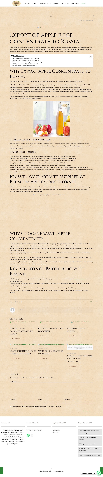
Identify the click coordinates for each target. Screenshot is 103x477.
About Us (55, 432)
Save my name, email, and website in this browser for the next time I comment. (36, 406)
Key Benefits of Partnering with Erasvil (25, 65)
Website (67, 399)
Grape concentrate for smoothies (89, 455)
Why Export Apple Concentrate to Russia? (26, 60)
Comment (13, 381)
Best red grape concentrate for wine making (21, 331)
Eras (21, 310)
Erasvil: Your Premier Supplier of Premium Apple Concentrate (32, 62)
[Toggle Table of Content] (90, 56)
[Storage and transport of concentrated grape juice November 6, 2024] (1, 470)
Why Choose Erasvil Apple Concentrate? (26, 64)
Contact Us (56, 430)
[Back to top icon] (51, 469)
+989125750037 (37, 430)
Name (12, 399)
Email (40, 399)
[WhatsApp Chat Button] (99, 473)
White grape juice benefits (87, 444)
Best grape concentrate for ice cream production (79, 359)
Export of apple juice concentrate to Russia (25, 58)
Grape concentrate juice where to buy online (90, 449)
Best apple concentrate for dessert (87, 438)
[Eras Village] (16, 3)
